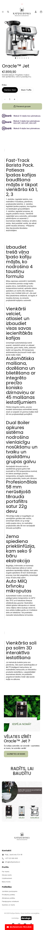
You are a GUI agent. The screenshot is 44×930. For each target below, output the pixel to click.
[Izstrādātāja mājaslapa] (26, 918)
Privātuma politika (8, 895)
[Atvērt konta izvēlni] (35, 12)
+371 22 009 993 (11, 858)
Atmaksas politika (8, 898)
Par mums (5, 871)
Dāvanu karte (7, 875)
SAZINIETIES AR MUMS (16, 754)
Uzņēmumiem (7, 878)
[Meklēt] (8, 12)
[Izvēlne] (3, 12)
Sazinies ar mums (8, 905)
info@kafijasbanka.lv (12, 862)
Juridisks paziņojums (9, 891)
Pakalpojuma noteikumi (10, 901)
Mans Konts (6, 882)
